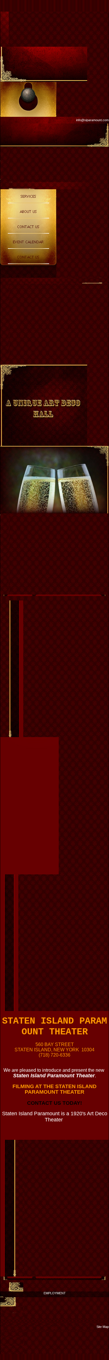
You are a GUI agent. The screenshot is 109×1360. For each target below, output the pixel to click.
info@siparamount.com (92, 120)
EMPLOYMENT (55, 1293)
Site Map (103, 1326)
